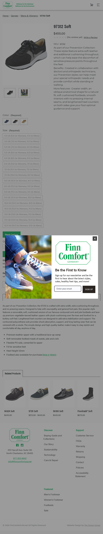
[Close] (95, 238)
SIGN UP (89, 289)
